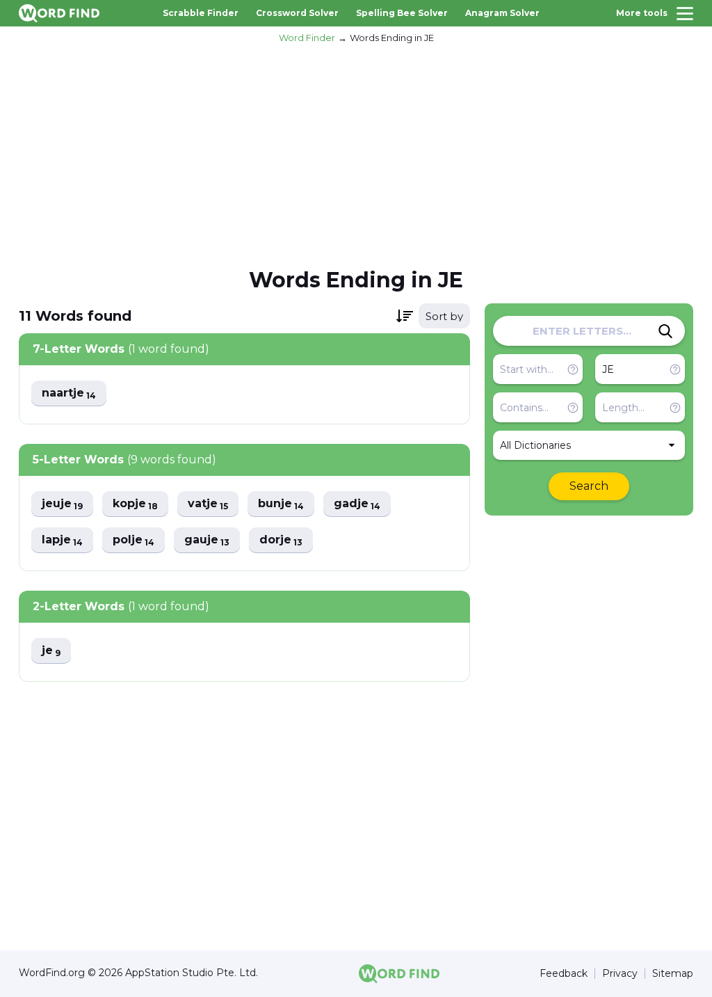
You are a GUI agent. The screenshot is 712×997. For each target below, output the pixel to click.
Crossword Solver (297, 13)
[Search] (665, 331)
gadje (357, 504)
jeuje (62, 504)
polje (133, 540)
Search (588, 486)
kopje (135, 504)
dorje (280, 540)
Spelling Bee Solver (402, 13)
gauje (206, 540)
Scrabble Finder (200, 13)
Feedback (564, 973)
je (51, 651)
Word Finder (307, 37)
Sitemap (672, 973)
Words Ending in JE (392, 37)
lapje (62, 540)
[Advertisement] (356, 153)
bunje (281, 504)
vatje (208, 504)
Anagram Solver (502, 13)
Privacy (620, 973)
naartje (69, 393)
